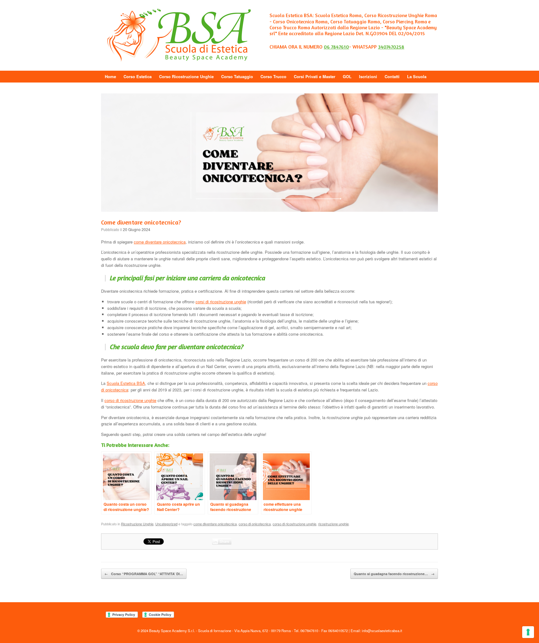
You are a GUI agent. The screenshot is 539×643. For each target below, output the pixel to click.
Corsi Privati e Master (314, 76)
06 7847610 (336, 47)
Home (110, 76)
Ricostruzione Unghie (137, 523)
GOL (347, 76)
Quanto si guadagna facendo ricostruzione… (394, 573)
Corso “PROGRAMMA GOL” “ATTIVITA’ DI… (143, 573)
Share (224, 541)
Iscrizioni (368, 76)
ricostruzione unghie (333, 523)
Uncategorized (166, 523)
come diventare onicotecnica (160, 242)
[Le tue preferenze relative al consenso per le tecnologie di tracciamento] (528, 632)
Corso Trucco (273, 76)
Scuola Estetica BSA (126, 383)
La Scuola (416, 76)
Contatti (392, 76)
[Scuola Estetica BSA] (179, 35)
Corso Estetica (138, 76)
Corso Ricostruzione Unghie (186, 76)
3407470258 (391, 47)
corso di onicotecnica (255, 523)
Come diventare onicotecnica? (141, 222)
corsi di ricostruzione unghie (221, 302)
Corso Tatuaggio (237, 76)
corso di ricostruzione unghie (130, 400)
